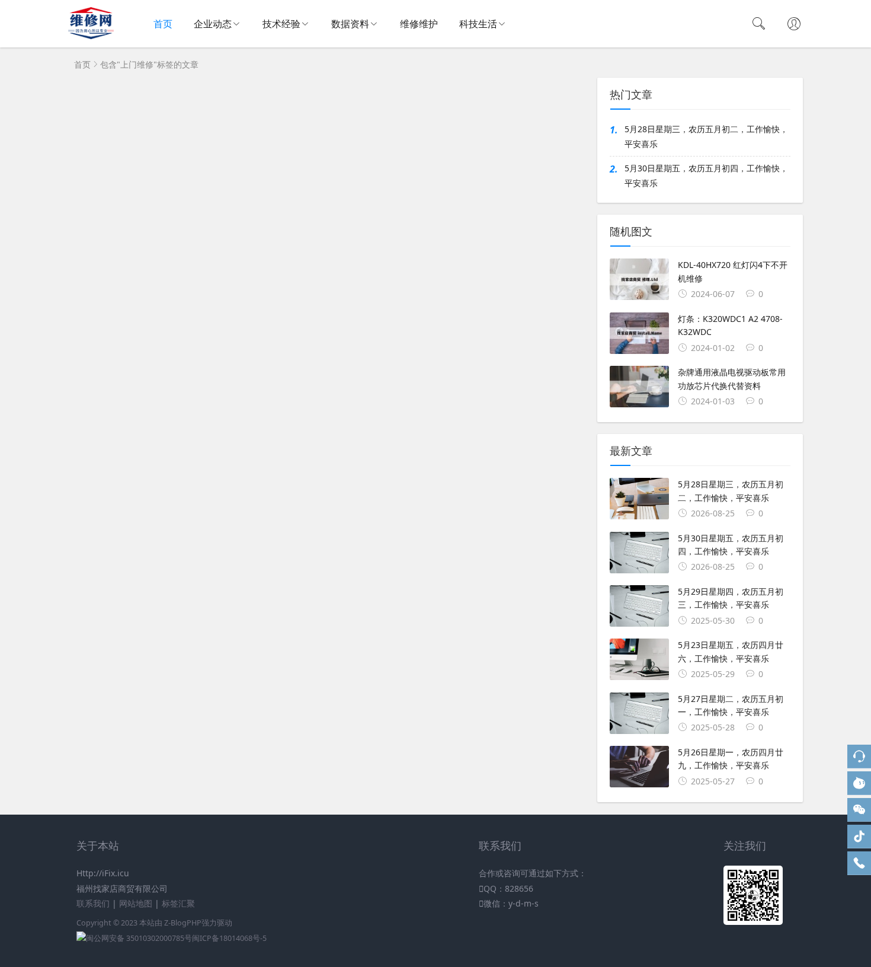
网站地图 (135, 903)
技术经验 (281, 23)
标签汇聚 (178, 903)
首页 (162, 23)
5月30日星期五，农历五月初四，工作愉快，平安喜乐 (706, 175)
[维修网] (91, 36)
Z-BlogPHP (182, 923)
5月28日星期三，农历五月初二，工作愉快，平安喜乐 (706, 136)
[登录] (794, 25)
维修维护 (419, 23)
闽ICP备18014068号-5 (229, 938)
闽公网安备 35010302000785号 (139, 938)
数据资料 (350, 23)
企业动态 (213, 23)
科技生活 (478, 23)
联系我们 (93, 903)
